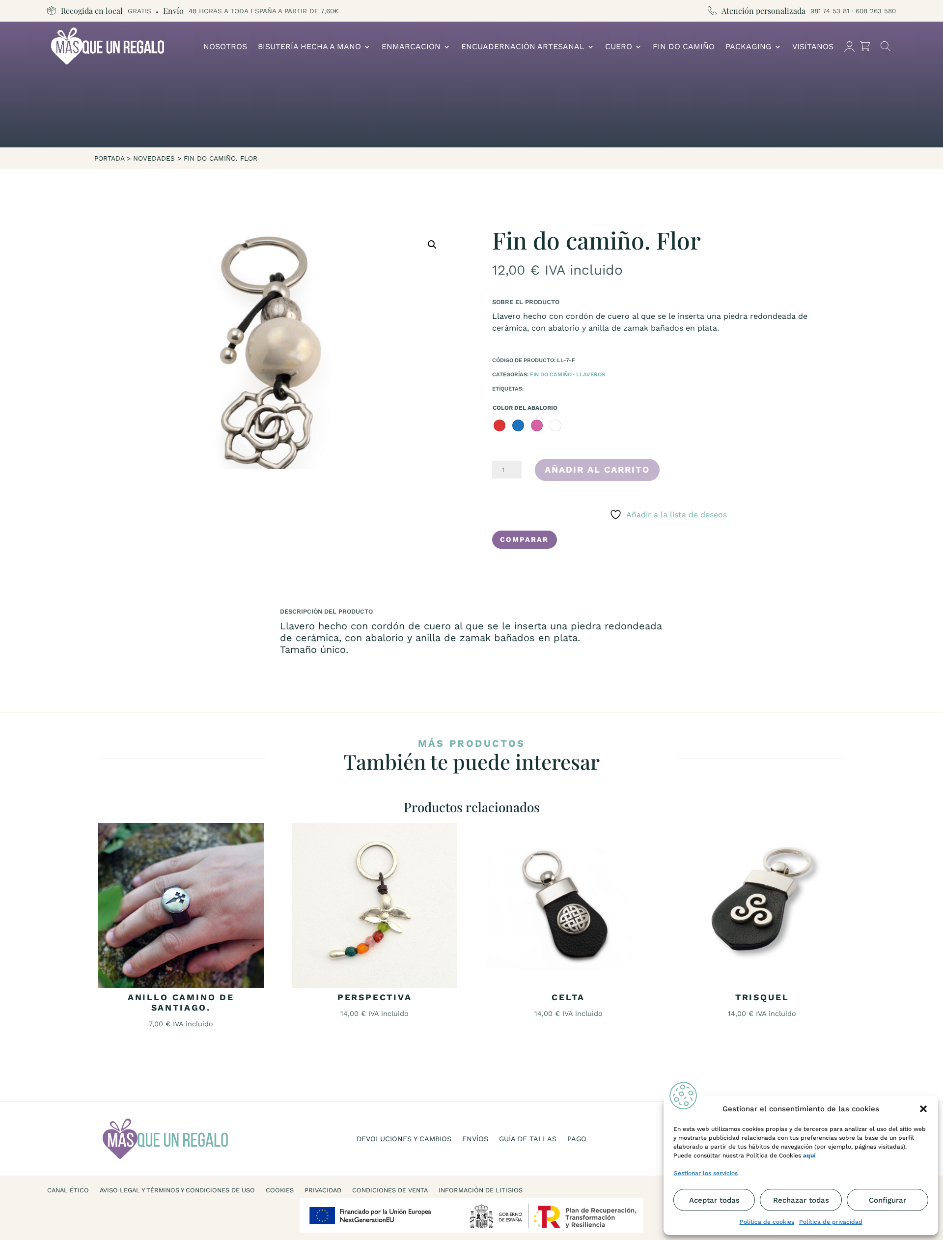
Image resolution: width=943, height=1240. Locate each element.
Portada (109, 158)
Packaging (748, 46)
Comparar (524, 539)
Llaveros (590, 374)
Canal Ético (68, 1190)
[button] (923, 1109)
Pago (576, 1139)
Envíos (475, 1139)
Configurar (887, 1200)
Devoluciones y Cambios (404, 1139)
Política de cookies (767, 1221)
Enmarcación (411, 46)
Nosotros (225, 46)
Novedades (154, 158)
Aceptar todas (714, 1200)
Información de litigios (481, 1190)
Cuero (618, 46)
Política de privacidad (830, 1221)
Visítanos (812, 46)
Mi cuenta (849, 46)
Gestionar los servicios (705, 1173)
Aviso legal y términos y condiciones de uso (177, 1190)
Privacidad (323, 1190)
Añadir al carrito (597, 469)
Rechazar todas (801, 1200)
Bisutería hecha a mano (309, 46)
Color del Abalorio (525, 407)
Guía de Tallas (527, 1139)
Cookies (280, 1190)
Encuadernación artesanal (522, 46)
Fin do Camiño (684, 46)
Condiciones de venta (390, 1190)
